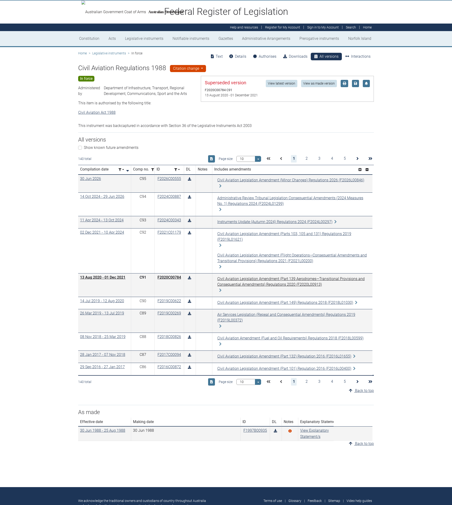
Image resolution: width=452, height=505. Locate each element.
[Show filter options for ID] (177, 169)
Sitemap (334, 501)
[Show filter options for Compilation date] (121, 169)
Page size (226, 159)
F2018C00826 (169, 336)
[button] (268, 159)
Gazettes (225, 38)
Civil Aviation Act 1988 (97, 112)
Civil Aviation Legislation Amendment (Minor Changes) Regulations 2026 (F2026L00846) (290, 180)
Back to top (364, 390)
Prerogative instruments (319, 38)
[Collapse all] (367, 169)
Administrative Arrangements (266, 38)
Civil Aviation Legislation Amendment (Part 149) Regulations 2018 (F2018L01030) (285, 302)
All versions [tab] (329, 56)
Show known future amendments (111, 147)
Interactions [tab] (361, 56)
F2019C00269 (169, 313)
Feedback (315, 501)
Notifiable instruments (191, 38)
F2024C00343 (169, 220)
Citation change (186, 68)
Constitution (89, 38)
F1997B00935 (255, 430)
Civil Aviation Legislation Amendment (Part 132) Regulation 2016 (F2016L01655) (284, 356)
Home (82, 53)
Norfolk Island (359, 38)
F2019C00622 (169, 301)
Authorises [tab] (267, 56)
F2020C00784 (169, 277)
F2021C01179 (169, 232)
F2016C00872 (169, 367)
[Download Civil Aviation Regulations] (275, 431)
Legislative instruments (144, 38)
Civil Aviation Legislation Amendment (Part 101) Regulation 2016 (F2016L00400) (284, 368)
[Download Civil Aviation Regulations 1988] (189, 179)
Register (282, 27)
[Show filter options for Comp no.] (154, 169)
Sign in (323, 27)
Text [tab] (219, 56)
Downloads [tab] (298, 56)
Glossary (294, 501)
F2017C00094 (169, 354)
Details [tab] (240, 56)
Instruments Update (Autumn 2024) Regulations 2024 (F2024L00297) (274, 222)
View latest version (281, 83)
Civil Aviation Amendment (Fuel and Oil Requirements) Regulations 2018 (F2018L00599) (290, 338)
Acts (112, 38)
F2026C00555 (169, 178)
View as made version (319, 83)
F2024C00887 (169, 196)
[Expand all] (359, 169)
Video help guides (359, 501)
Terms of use (272, 501)
